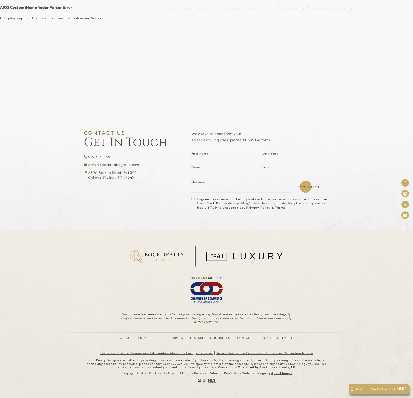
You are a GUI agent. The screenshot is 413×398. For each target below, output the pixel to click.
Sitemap (216, 373)
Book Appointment (329, 9)
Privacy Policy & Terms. (266, 207)
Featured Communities (248, 9)
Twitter (405, 204)
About (155, 9)
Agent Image (281, 373)
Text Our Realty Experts (381, 389)
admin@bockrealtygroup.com (113, 164)
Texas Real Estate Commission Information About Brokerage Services (156, 353)
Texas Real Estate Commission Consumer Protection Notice (264, 353)
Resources (208, 9)
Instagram (405, 193)
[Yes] (193, 198)
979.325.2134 (99, 156)
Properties (179, 9)
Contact (290, 9)
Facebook (405, 183)
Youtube (405, 215)
